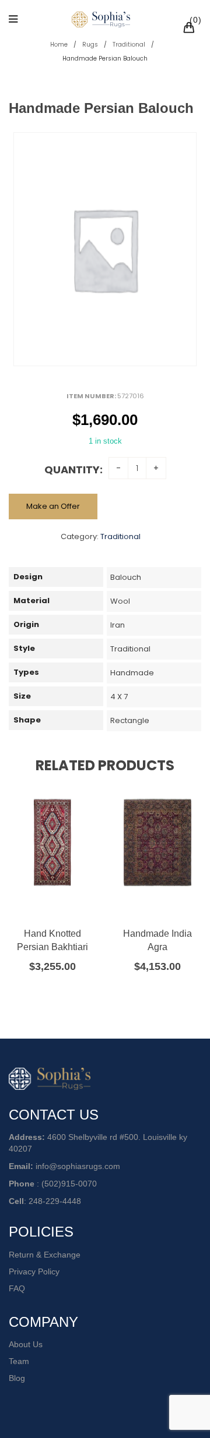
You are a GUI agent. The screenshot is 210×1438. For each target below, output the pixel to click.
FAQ (17, 1288)
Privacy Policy (34, 1271)
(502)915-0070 (69, 1183)
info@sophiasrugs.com (78, 1166)
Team (19, 1361)
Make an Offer (53, 506)
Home (59, 44)
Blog (17, 1378)
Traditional (129, 44)
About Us (26, 1344)
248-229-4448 (55, 1201)
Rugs (90, 44)
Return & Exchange (44, 1254)
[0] (191, 29)
